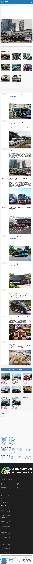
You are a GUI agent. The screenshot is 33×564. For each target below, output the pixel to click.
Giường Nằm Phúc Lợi (19, 449)
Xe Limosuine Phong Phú (12, 440)
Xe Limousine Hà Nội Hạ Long (5, 510)
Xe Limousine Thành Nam (20, 435)
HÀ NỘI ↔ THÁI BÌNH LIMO (5, 394)
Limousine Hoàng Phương (4, 437)
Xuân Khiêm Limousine (3, 458)
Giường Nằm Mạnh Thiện (4, 453)
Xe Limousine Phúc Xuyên (4, 436)
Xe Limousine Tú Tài (11, 444)
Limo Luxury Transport (3, 443)
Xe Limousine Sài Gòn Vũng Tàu (5, 533)
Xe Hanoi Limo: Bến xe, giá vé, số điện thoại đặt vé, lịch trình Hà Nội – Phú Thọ (19, 95)
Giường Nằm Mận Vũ (27, 448)
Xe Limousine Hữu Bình (12, 445)
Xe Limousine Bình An (19, 434)
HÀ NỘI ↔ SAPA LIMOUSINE (4, 381)
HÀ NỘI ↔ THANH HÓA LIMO (27, 381)
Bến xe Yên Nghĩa (3, 417)
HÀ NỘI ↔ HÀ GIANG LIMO (26, 394)
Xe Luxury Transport (3, 440)
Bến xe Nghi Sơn (19, 417)
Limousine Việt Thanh (3, 441)
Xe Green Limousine (11, 442)
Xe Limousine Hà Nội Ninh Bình (5, 526)
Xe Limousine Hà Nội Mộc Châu (5, 538)
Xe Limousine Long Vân (12, 441)
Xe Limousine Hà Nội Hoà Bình (5, 552)
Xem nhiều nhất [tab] (11, 91)
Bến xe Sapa (10, 417)
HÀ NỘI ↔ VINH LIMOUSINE (14, 394)
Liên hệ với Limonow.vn (4, 491)
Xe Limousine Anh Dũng (3, 439)
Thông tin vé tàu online (20, 491)
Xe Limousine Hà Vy (3, 444)
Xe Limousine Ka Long (3, 445)
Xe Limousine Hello (27, 435)
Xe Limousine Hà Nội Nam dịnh (5, 514)
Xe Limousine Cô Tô (3, 435)
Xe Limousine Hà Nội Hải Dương (5, 549)
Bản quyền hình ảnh (3, 488)
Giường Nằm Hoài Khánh (12, 453)
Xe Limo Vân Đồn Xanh (3, 442)
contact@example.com (6, 502)
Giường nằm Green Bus (12, 449)
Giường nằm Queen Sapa (28, 458)
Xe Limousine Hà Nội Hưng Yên (5, 521)
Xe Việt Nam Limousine (11, 436)
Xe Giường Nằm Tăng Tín (12, 452)
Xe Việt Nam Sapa (11, 457)
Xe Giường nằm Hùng (3, 451)
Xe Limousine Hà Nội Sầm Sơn (5, 515)
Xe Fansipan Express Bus (4, 459)
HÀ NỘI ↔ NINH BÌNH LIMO (16, 406)
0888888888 (3, 562)
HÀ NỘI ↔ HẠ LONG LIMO (16, 380)
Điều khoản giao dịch (4, 487)
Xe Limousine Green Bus (28, 434)
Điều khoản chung (3, 484)
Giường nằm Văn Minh (19, 448)
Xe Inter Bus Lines (19, 456)
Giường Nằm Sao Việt (3, 450)
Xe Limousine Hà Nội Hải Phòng (5, 507)
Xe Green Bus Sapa (3, 456)
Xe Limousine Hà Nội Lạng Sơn (5, 544)
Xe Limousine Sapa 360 (28, 436)
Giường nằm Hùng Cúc (28, 450)
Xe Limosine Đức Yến (3, 438)
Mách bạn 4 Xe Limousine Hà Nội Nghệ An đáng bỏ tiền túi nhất (5, 84)
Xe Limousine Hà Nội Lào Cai (5, 536)
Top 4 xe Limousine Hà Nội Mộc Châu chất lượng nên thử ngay (5, 62)
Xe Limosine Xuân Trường (12, 438)
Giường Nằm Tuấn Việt (3, 452)
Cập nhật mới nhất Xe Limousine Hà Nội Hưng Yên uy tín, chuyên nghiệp (27, 73)
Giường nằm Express (11, 448)
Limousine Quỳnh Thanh (12, 439)
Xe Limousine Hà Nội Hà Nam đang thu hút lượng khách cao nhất (16, 84)
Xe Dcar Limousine (11, 434)
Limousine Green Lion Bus (4, 434)
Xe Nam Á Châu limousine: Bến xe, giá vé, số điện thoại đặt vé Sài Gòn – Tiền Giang (19, 122)
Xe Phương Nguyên (19, 450)
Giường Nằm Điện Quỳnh (28, 449)
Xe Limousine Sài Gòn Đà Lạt (5, 532)
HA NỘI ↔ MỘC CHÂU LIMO (5, 398)
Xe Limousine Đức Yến (11, 437)
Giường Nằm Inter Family (28, 456)
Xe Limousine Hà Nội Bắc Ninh (5, 548)
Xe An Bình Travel (11, 456)
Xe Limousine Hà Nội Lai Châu (5, 537)
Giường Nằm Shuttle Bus (4, 449)
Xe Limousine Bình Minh (12, 443)
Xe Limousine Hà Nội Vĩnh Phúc (5, 547)
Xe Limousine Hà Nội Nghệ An (5, 522)
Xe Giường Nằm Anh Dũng (12, 451)
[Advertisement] (16, 12)
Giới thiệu (2, 483)
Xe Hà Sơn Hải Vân (11, 460)
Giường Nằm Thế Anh (3, 448)
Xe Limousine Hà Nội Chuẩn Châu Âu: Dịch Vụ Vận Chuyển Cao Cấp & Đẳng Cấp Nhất (19, 150)
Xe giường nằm (19, 487)
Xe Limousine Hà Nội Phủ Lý (5, 525)
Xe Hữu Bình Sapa (3, 457)
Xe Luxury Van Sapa (19, 458)
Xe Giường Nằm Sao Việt (20, 457)
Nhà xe (18, 484)
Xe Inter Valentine (27, 457)
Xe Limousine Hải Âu (11, 435)
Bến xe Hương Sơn (27, 417)
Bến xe (18, 483)
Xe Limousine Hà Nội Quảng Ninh (6, 511)
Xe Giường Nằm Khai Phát (12, 459)
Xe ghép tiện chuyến (20, 488)
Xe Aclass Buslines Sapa (12, 450)
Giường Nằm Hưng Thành (4, 460)
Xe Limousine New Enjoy (20, 436)
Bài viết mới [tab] (4, 91)
